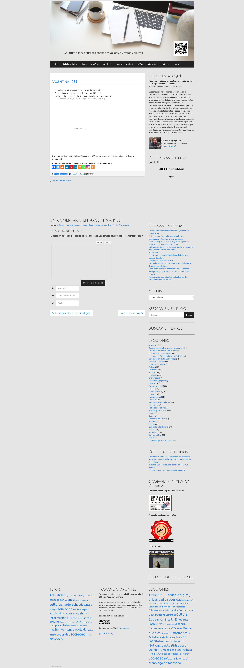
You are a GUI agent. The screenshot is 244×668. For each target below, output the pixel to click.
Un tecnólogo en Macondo (160, 440)
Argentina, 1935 (64, 82)
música (71, 622)
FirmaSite (58, 667)
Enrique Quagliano (77, 174)
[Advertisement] (69, 200)
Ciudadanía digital (69, 64)
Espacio (119, 64)
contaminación (83, 600)
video (59, 639)
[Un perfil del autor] (168, 146)
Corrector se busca (157, 362)
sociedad (78, 634)
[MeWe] (75, 167)
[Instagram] (88, 167)
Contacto (165, 64)
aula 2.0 (77, 595)
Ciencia (70, 599)
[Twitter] (58, 167)
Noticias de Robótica (158, 408)
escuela (77, 609)
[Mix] (80, 167)
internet (73, 618)
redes (52, 630)
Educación (153, 370)
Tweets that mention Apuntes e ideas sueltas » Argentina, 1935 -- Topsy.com (94, 225)
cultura (55, 604)
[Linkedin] (67, 167)
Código (107, 242)
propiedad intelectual (75, 626)
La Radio (152, 400)
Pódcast (129, 64)
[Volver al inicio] (106, 633)
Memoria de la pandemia (159, 402)
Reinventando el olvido (71, 629)
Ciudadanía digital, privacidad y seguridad (166, 348)
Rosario (53, 635)
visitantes (124, 628)
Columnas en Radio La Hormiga (162, 359)
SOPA (87, 635)
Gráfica (140, 64)
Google (77, 613)
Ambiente (107, 64)
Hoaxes (152, 394)
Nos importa (154, 405)
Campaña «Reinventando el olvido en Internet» (169, 457)
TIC (90, 635)
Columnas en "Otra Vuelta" (160, 353)
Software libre (155, 435)
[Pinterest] (71, 167)
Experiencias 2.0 (156, 386)
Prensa (152, 424)
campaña (89, 595)
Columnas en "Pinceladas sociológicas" (165, 356)
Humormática (155, 397)
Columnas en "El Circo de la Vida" (163, 351)
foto (63, 614)
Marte (81, 618)
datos (64, 605)
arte (71, 596)
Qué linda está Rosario (158, 427)
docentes (86, 604)
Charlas (84, 64)
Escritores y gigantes (158, 381)
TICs (52, 639)
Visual (99, 242)
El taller (152, 372)
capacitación (57, 599)
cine (76, 600)
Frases (151, 389)
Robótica (95, 64)
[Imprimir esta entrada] (51, 180)
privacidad (61, 625)
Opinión (152, 416)
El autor (176, 64)
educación (64, 609)
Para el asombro (130, 313)
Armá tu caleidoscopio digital (72, 313)
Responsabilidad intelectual (161, 261)
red (89, 626)
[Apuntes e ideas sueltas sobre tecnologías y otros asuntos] (122, 31)
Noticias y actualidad (157, 410)
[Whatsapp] (84, 167)
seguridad (63, 634)
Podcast (152, 421)
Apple (67, 596)
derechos (73, 604)
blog (82, 596)
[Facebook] (54, 167)
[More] (93, 167)
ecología (53, 609)
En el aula (153, 375)
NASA (77, 621)
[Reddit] (62, 167)
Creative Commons (157, 364)
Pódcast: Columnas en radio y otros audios (167, 470)
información (58, 618)
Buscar (189, 315)
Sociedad (152, 432)
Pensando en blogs (157, 419)
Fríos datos (153, 252)
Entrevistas (152, 64)
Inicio (56, 64)
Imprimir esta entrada (61, 180)
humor (85, 613)
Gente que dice (155, 391)
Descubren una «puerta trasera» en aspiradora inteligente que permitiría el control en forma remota (169, 271)
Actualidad (57, 595)
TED (150, 438)
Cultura (152, 367)
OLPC (151, 413)
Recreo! (152, 429)
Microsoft (65, 622)
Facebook (55, 613)
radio (85, 626)
